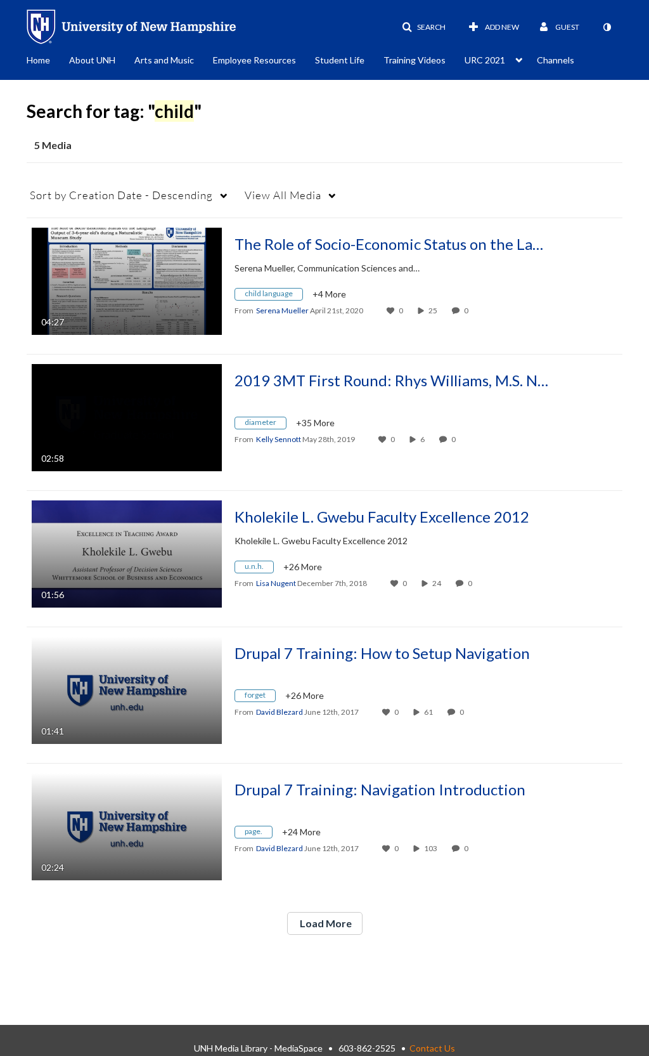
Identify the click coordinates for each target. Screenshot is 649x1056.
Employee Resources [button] (254, 60)
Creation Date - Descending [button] (121, 195)
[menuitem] (48, 59)
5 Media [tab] (53, 145)
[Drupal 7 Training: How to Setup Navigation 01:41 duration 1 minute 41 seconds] (127, 689)
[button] (424, 27)
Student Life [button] (339, 60)
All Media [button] (283, 195)
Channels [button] (555, 60)
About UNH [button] (92, 60)
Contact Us (432, 1048)
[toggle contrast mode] (606, 27)
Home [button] (38, 60)
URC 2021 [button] (485, 60)
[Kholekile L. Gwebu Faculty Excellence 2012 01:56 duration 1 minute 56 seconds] (127, 552)
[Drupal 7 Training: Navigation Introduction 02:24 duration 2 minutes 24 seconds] (127, 825)
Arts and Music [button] (164, 60)
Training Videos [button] (414, 60)
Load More (325, 923)
